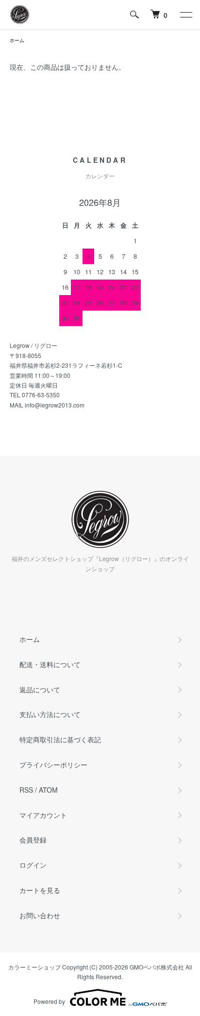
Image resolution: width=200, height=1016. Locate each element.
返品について (39, 689)
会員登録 (33, 839)
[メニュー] (185, 14)
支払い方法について (50, 714)
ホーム (17, 40)
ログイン (33, 865)
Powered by (49, 1001)
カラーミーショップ (34, 967)
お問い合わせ (39, 915)
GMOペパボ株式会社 (157, 967)
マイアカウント (43, 815)
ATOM (48, 790)
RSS (26, 790)
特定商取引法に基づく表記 (60, 739)
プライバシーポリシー (53, 764)
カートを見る (39, 890)
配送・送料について (50, 664)
